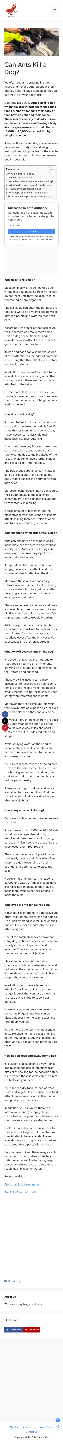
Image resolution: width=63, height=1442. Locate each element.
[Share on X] (5, 721)
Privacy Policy (46, 1427)
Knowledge (15, 1281)
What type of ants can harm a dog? (28, 192)
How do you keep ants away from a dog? (31, 196)
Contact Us (31, 1431)
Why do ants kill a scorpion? (22, 1184)
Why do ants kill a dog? (21, 173)
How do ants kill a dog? (22, 177)
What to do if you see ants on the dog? (30, 185)
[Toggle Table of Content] (50, 169)
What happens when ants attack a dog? (31, 181)
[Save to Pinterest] (5, 727)
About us (14, 1427)
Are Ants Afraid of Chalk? (20, 1192)
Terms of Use (29, 1427)
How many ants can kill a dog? (25, 188)
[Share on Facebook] (5, 714)
